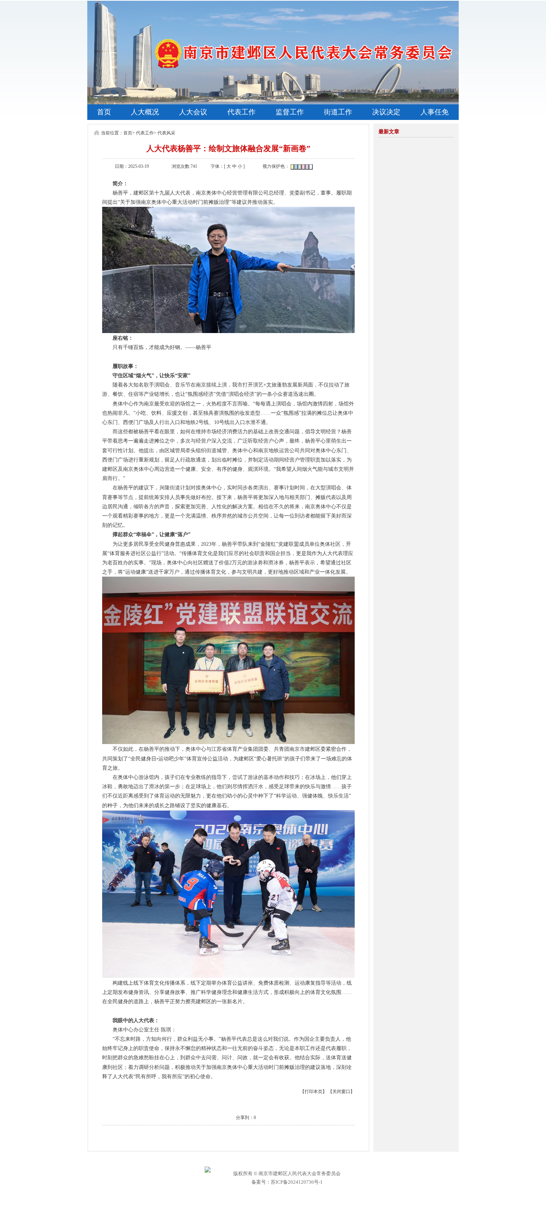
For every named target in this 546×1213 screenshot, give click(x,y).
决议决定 (386, 112)
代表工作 (241, 112)
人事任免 (434, 112)
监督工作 (290, 112)
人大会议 (193, 112)
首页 (104, 112)
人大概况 (145, 112)
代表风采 (166, 133)
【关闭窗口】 (341, 1091)
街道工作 (338, 112)
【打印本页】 (313, 1091)
